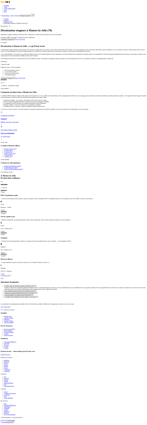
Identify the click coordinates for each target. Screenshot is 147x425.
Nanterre (6, 413)
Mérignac (6, 362)
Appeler (4, 422)
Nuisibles (6, 5)
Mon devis (9, 422)
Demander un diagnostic (7, 39)
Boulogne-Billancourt (10, 405)
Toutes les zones (8, 335)
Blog (5, 11)
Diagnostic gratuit (25, 15)
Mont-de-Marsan (8, 383)
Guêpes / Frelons (8, 321)
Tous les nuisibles (9, 322)
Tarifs (5, 7)
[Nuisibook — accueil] (5, 2)
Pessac (6, 363)
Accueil (6, 18)
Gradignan (7, 371)
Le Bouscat (7, 369)
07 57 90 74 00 (21, 39)
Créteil (6, 410)
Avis (5, 10)
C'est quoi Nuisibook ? (10, 342)
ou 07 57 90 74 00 (20, 78)
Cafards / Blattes (8, 318)
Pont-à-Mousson (8, 398)
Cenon (6, 368)
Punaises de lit (8, 316)
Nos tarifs (6, 343)
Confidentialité (11, 420)
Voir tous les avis (5, 275)
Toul (5, 396)
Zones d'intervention (9, 8)
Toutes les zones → (6, 354)
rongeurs (6, 20)
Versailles (6, 408)
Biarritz (6, 380)
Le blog (6, 333)
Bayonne (6, 378)
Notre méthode (8, 330)
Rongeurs (6, 319)
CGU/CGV (4, 420)
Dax (5, 384)
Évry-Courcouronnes (9, 414)
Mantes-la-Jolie (8, 22)
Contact (6, 348)
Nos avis (6, 345)
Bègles (6, 366)
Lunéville (6, 395)
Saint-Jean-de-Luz (9, 386)
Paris (5, 404)
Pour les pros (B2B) (9, 329)
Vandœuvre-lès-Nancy (10, 393)
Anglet (6, 381)
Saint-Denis (7, 407)
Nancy (6, 392)
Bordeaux (6, 360)
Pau (5, 377)
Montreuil (6, 411)
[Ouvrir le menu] (33, 15)
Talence (6, 365)
